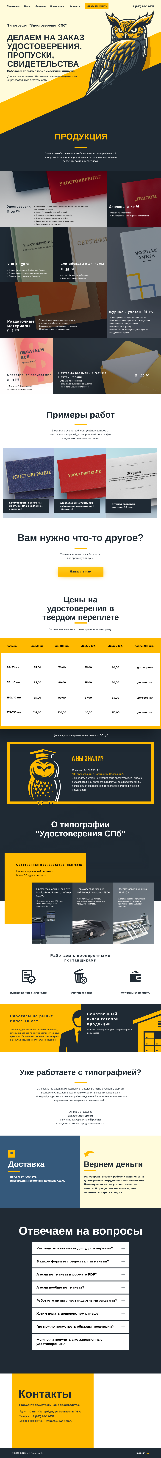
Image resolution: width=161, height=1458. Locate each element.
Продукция (13, 6)
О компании (57, 6)
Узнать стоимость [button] (97, 6)
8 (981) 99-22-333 (143, 6)
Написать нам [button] (80, 571)
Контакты (74, 6)
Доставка (41, 6)
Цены (27, 6)
